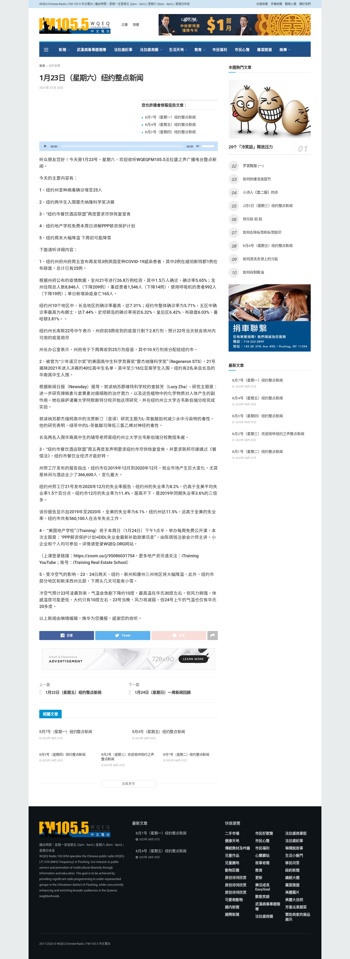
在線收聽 (262, 4)
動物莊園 (232, 870)
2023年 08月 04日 (145, 738)
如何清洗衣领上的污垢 (260, 258)
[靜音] (197, 146)
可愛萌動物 (234, 900)
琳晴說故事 (294, 848)
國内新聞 (232, 907)
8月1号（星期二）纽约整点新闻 (186, 754)
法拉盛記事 (123, 49)
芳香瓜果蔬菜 (296, 907)
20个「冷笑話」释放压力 (251, 147)
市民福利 (219, 49)
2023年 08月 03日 (52, 760)
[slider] (208, 146)
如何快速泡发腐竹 (257, 178)
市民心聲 (242, 49)
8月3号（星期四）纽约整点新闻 (170, 131)
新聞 (62, 49)
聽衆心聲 (290, 4)
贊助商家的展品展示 (297, 917)
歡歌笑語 (262, 897)
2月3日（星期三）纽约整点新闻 (268, 205)
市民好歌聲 (264, 833)
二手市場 (232, 833)
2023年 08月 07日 (52, 738)
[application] (128, 146)
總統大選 (292, 878)
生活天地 (176, 49)
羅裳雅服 (264, 49)
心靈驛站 (262, 855)
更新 (258, 878)
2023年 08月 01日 (176, 760)
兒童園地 (232, 863)
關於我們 (305, 4)
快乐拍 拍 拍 (252, 218)
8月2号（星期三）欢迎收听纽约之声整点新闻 (268, 433)
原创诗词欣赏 (235, 878)
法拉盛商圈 (149, 49)
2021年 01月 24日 (51, 87)
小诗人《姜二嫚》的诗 (260, 192)
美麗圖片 (292, 892)
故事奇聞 (262, 863)
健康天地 (232, 841)
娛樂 (283, 49)
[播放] (45, 146)
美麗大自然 (294, 900)
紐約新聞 (54, 66)
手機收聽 (276, 4)
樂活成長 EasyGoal (262, 887)
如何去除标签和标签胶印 (262, 232)
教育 (198, 49)
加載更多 (128, 783)
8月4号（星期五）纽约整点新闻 (170, 124)
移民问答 (292, 863)
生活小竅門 (294, 855)
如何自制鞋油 (254, 272)
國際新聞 (232, 914)
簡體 (136, 24)
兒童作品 (232, 855)
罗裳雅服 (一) (253, 165)
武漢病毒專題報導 (91, 49)
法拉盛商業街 (296, 833)
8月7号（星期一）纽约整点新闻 (170, 117)
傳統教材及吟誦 (237, 848)
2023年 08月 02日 (114, 765)
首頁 (42, 66)
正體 (124, 24)
